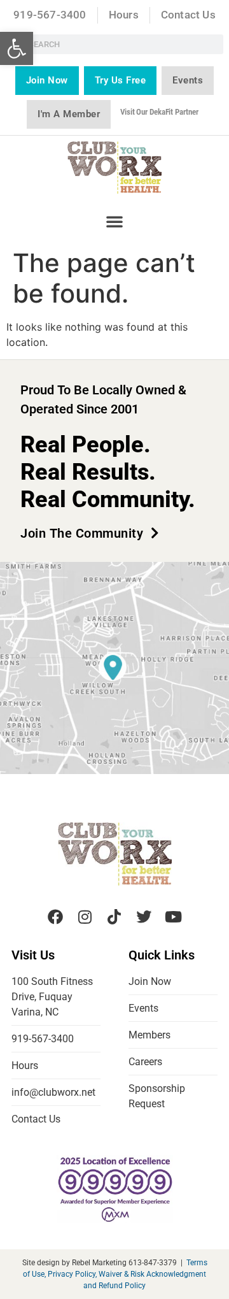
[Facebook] (55, 916)
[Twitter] (144, 916)
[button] (16, 48)
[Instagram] (85, 916)
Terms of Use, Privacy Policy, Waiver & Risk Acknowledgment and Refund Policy (115, 1274)
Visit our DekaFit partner (159, 112)
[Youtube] (174, 916)
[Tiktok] (114, 916)
